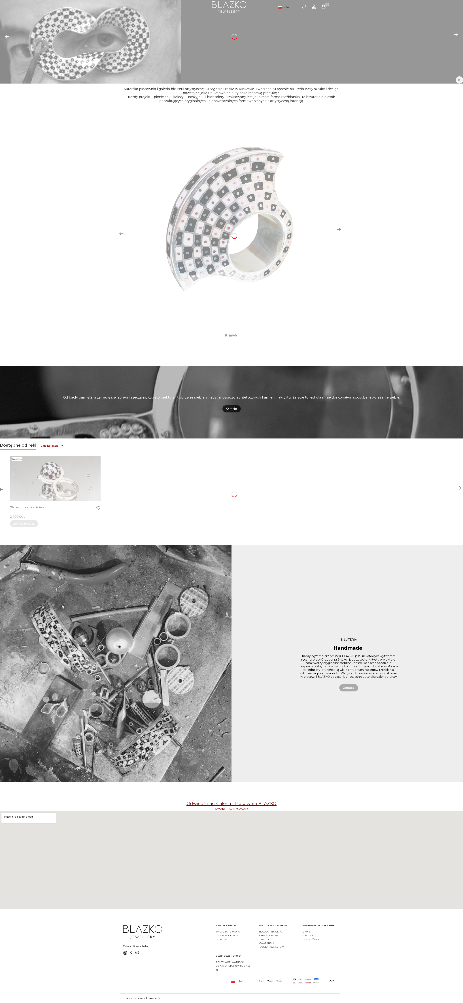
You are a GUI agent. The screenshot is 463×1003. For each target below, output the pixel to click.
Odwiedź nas (310, 939)
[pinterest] (137, 952)
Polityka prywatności (230, 962)
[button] (125, 7)
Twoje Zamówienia (228, 931)
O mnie (231, 408)
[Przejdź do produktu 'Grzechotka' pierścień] (55, 478)
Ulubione (222, 939)
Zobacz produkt (24, 523)
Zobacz (348, 687)
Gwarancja (266, 943)
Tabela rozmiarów (271, 946)
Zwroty (264, 939)
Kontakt (307, 935)
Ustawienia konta (227, 935)
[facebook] (131, 952)
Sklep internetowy (141, 998)
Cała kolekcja (50, 445)
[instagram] (125, 953)
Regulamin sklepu (270, 931)
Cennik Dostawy (269, 935)
